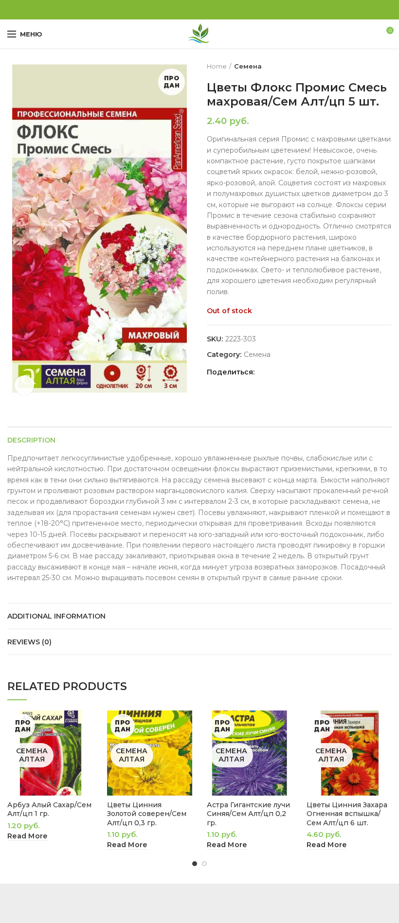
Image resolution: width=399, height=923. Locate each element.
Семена (248, 66)
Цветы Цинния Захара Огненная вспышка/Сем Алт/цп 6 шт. (347, 813)
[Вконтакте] (199, 9)
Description (31, 440)
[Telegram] (211, 9)
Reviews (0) (29, 642)
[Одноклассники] (188, 9)
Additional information (56, 616)
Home (217, 66)
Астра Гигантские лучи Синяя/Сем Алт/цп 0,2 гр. (248, 813)
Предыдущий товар (367, 66)
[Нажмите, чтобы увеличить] (24, 385)
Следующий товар (387, 66)
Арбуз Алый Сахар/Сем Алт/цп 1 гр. (49, 809)
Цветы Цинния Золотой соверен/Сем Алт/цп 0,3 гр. (146, 813)
